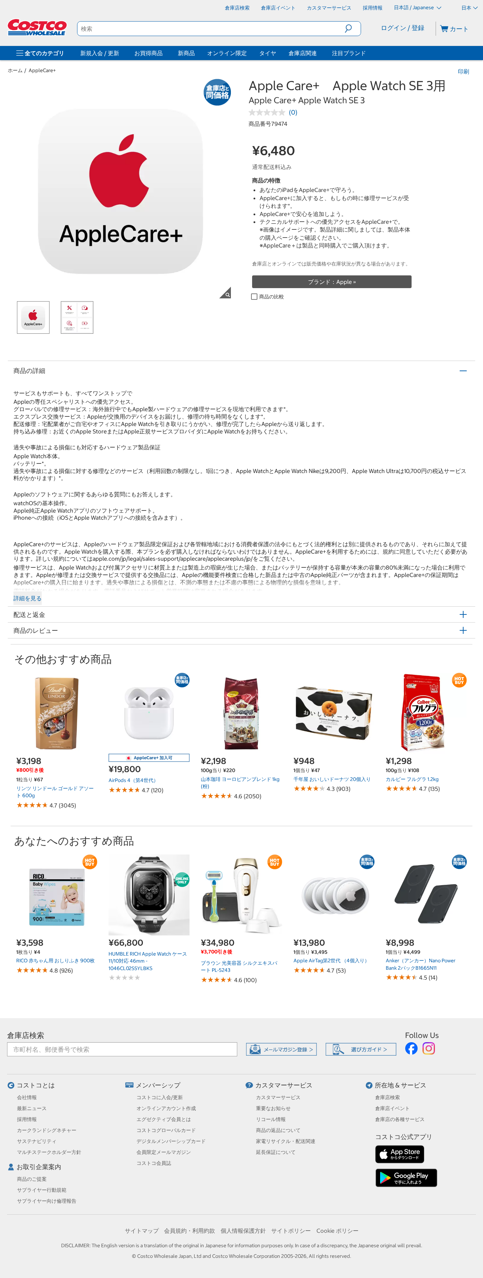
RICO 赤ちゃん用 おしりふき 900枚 (55, 960)
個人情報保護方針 (243, 1230)
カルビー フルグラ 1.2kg (412, 779)
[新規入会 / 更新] (120, 53)
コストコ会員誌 (153, 1163)
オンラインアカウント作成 (166, 1108)
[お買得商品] (164, 53)
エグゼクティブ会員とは (163, 1119)
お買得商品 (148, 53)
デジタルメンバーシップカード (171, 1141)
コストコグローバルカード (166, 1130)
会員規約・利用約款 (189, 1230)
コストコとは (36, 1085)
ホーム (15, 70)
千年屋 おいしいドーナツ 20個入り (332, 779)
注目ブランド (349, 53)
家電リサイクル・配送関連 (285, 1141)
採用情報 (27, 1119)
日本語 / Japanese (414, 7)
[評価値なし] (269, 112)
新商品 (186, 53)
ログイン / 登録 (402, 28)
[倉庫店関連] (318, 53)
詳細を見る (27, 598)
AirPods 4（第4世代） (133, 780)
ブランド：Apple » (332, 281)
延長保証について (276, 1152)
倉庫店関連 (303, 53)
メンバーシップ (158, 1085)
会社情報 (27, 1097)
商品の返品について (278, 1130)
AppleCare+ (42, 70)
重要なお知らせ (273, 1108)
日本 (466, 8)
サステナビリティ (37, 1141)
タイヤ (267, 53)
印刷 (463, 71)
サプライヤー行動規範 (41, 1190)
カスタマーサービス (284, 1085)
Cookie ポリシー (337, 1230)
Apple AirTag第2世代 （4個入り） (331, 960)
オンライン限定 (227, 53)
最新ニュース (32, 1108)
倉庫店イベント (392, 1108)
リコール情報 (271, 1119)
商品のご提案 (32, 1179)
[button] (353, 29)
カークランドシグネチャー (46, 1130)
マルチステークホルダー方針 (49, 1152)
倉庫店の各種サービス (400, 1119)
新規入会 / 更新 (99, 53)
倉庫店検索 (25, 1035)
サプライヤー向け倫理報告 (46, 1201)
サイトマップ (142, 1230)
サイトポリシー (291, 1230)
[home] (38, 27)
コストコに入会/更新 (159, 1097)
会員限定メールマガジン (163, 1152)
